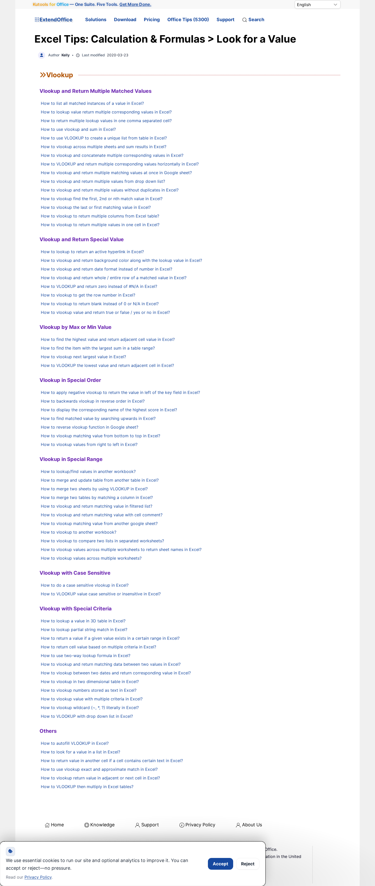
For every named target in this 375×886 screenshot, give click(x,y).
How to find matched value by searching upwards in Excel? (98, 418)
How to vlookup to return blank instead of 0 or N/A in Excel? (100, 303)
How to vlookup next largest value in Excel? (83, 356)
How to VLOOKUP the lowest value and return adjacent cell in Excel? (107, 365)
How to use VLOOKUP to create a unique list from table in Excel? (104, 137)
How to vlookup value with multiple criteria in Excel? (92, 698)
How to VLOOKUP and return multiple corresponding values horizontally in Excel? (120, 163)
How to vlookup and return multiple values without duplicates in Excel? (110, 189)
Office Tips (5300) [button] (188, 19)
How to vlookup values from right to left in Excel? (89, 444)
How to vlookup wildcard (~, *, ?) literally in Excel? (90, 707)
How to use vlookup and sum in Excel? (78, 129)
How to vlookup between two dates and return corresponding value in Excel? (116, 672)
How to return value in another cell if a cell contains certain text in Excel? (112, 760)
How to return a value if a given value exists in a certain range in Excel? (110, 638)
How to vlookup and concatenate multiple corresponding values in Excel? (112, 155)
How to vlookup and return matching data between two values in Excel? (111, 664)
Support (225, 19)
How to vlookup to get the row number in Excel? (88, 295)
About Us (252, 824)
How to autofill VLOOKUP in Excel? (75, 743)
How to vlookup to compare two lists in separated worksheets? (102, 540)
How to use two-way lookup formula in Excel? (85, 655)
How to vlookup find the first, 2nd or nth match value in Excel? (101, 198)
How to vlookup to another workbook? (78, 532)
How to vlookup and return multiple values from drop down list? (103, 181)
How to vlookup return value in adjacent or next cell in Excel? (100, 777)
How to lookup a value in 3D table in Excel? (83, 620)
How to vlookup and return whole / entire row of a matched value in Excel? (113, 277)
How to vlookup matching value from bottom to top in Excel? (100, 435)
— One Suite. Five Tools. (92, 4)
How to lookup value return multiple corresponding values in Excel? (106, 111)
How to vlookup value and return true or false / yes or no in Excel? (105, 312)
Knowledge (102, 824)
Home (57, 824)
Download (125, 19)
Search (256, 19)
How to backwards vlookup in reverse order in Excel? (93, 401)
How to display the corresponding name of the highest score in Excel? (109, 409)
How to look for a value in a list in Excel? (80, 751)
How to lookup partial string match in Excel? (84, 629)
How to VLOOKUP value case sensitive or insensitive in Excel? (101, 593)
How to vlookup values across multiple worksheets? (91, 558)
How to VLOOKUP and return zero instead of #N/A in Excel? (99, 286)
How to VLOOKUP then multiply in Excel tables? (87, 786)
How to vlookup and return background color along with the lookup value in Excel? (121, 260)
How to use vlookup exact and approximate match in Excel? (99, 769)
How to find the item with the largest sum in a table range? (98, 348)
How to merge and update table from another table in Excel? (100, 480)
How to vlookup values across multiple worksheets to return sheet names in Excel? (121, 549)
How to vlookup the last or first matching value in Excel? (96, 207)
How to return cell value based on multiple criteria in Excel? (98, 646)
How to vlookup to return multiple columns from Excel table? (100, 216)
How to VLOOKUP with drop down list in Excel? (87, 716)
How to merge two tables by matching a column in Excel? (97, 497)
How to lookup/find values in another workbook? (88, 471)
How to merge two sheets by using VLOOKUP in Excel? (94, 488)
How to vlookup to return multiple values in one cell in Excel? (100, 224)
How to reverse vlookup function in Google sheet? (89, 427)
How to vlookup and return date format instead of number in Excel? (106, 269)
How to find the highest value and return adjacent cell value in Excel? (108, 339)
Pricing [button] (152, 19)
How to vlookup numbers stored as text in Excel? (88, 690)
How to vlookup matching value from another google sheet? (99, 523)
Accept (220, 863)
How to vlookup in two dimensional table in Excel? (90, 681)
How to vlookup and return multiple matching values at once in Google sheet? (116, 172)
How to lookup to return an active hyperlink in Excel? (92, 251)
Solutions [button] (95, 19)
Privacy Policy (200, 824)
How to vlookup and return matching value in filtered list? (96, 506)
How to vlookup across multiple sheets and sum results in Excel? (103, 146)
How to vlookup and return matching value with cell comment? (101, 514)
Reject (248, 863)
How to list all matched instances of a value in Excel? (92, 103)
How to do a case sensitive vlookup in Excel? (85, 585)
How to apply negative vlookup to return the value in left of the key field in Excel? (120, 392)
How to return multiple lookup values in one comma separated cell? (106, 120)
